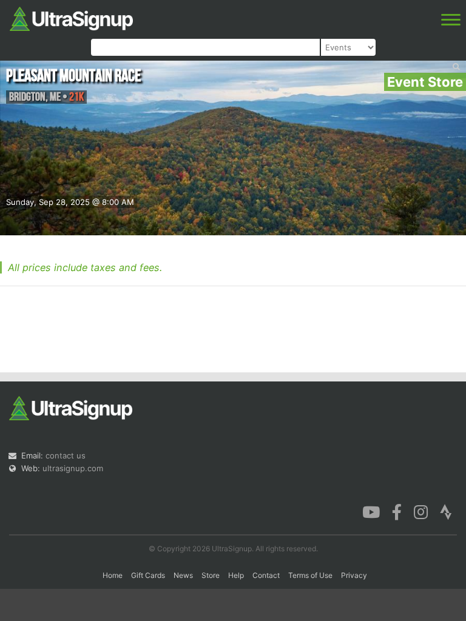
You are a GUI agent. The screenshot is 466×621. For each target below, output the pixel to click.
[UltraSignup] (71, 17)
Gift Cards (148, 575)
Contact (266, 575)
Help (236, 575)
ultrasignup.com (72, 468)
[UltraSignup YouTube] (371, 511)
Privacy (354, 575)
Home (113, 575)
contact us (66, 455)
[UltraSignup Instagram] (421, 511)
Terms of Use (310, 575)
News (183, 575)
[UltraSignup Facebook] (397, 511)
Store (210, 575)
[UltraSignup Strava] (446, 511)
